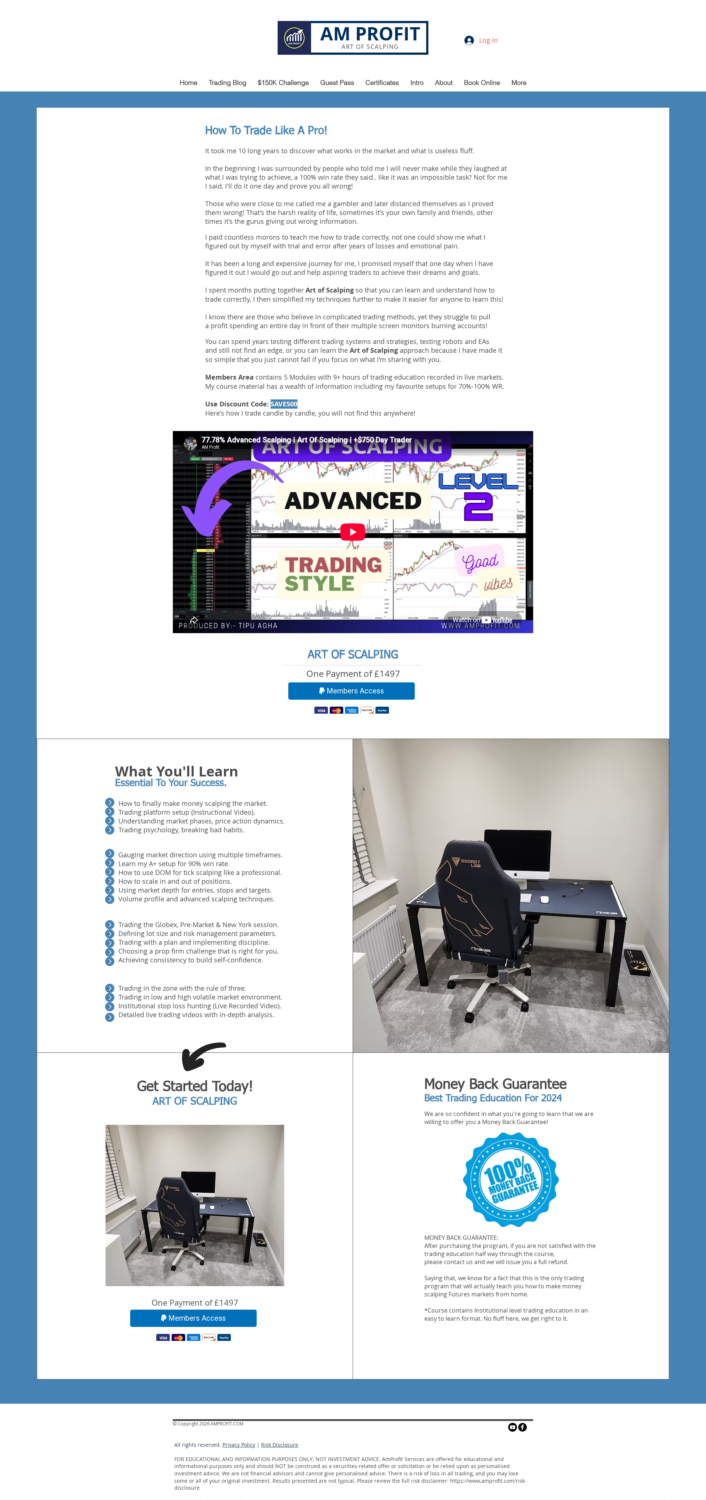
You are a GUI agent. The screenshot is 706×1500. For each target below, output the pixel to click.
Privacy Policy (238, 1446)
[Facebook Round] (522, 1429)
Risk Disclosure (279, 1446)
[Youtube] (512, 1429)
